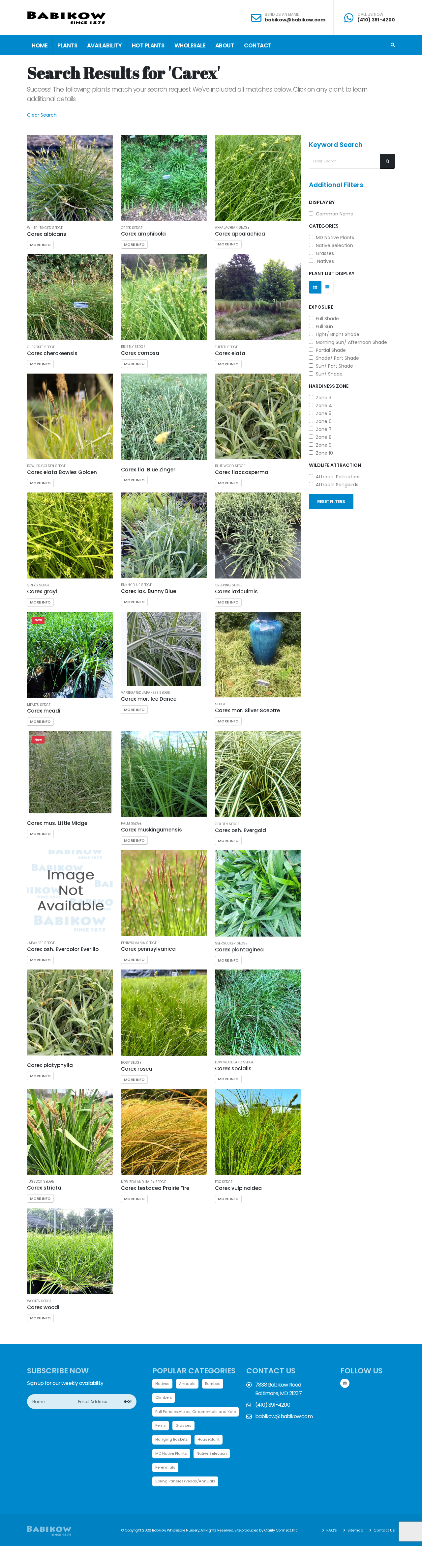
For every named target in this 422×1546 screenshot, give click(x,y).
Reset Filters (331, 501)
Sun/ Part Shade (333, 366)
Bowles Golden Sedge (46, 466)
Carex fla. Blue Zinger (148, 469)
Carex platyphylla (50, 1065)
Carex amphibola (143, 233)
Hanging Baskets (171, 1439)
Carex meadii (44, 710)
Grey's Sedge (38, 585)
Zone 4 (322, 405)
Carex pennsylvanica (148, 948)
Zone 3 (322, 397)
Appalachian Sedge (232, 227)
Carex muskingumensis (151, 829)
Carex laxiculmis (236, 591)
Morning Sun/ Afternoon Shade (350, 342)
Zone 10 (323, 453)
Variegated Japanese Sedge (145, 692)
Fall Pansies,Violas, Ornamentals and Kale (195, 1411)
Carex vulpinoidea (238, 1188)
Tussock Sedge (40, 1181)
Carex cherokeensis (52, 353)
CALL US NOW (370, 14)
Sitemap (355, 1530)
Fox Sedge (223, 1182)
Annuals (187, 1383)
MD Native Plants (333, 237)
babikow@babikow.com (295, 19)
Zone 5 (322, 413)
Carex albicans (46, 234)
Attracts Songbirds (335, 484)
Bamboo (212, 1383)
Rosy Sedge (131, 1062)
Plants (67, 45)
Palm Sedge (131, 823)
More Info (40, 244)
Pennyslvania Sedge (139, 943)
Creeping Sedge (228, 585)
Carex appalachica (240, 233)
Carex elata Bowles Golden (62, 472)
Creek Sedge (131, 228)
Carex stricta (44, 1187)
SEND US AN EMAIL (282, 14)
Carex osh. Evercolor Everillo (63, 949)
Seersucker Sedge (231, 943)
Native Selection (333, 245)
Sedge (220, 704)
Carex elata (230, 353)
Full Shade (326, 318)
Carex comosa (140, 353)
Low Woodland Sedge (234, 1062)
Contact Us (384, 1530)
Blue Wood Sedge (230, 466)
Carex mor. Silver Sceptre (247, 710)
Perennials (165, 1467)
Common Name (333, 214)
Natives (323, 261)
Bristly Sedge (133, 347)
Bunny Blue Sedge (136, 585)
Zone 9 (322, 445)
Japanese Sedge (41, 943)
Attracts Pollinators (336, 476)
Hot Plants (148, 45)
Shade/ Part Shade (336, 358)
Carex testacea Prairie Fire (155, 1188)
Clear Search (42, 115)
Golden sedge (227, 824)
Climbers (163, 1397)
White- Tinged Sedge (45, 228)
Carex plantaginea (239, 949)
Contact (257, 45)
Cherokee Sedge (41, 347)
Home (39, 45)
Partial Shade (329, 350)
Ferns (160, 1425)
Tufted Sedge (226, 347)
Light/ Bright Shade (336, 334)
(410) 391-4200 (376, 19)
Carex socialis (233, 1068)
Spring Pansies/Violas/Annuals (185, 1481)
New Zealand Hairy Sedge (143, 1182)
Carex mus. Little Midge (57, 823)
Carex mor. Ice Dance (148, 698)
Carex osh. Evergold (240, 830)
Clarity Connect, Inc (281, 1530)
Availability (104, 45)
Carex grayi (42, 591)
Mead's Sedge (38, 705)
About (224, 45)
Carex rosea (136, 1068)
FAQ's (331, 1530)
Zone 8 (322, 437)
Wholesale (190, 45)
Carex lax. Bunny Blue (148, 591)
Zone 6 (322, 421)
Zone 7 (322, 429)
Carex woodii (44, 1307)
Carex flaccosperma (241, 472)
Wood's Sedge (39, 1301)
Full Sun (323, 326)
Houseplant (208, 1439)
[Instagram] (344, 1383)
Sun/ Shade (328, 374)
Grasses (323, 253)
